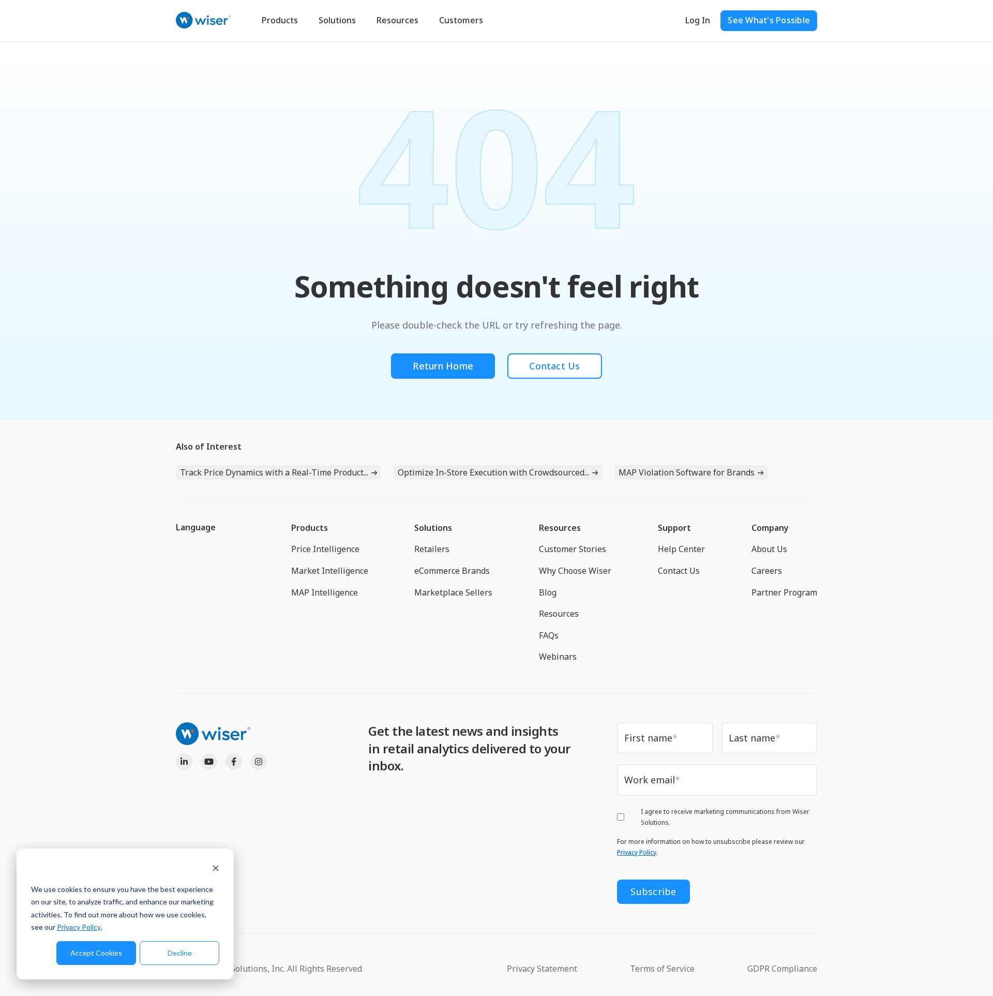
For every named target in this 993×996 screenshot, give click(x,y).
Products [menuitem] (309, 527)
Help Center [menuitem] (681, 549)
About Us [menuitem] (769, 549)
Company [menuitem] (770, 527)
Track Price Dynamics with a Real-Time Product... (274, 472)
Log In (697, 20)
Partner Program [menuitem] (784, 592)
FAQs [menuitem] (549, 635)
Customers (461, 20)
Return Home (443, 366)
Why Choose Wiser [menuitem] (575, 570)
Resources (397, 20)
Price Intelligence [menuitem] (325, 549)
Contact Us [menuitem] (679, 570)
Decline (180, 952)
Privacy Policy (79, 927)
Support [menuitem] (674, 527)
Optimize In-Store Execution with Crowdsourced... (493, 472)
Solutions (337, 20)
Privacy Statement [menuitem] (542, 968)
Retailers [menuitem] (431, 549)
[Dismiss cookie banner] (215, 869)
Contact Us (554, 366)
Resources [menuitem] (560, 527)
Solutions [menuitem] (433, 527)
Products (280, 20)
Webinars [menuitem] (558, 656)
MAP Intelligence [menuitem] (324, 592)
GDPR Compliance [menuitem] (782, 968)
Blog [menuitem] (547, 592)
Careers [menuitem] (766, 570)
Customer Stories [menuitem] (572, 549)
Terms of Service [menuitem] (662, 968)
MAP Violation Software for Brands (687, 472)
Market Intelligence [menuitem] (329, 570)
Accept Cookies (96, 952)
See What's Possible (769, 20)
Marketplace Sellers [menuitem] (453, 592)
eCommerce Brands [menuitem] (452, 570)
